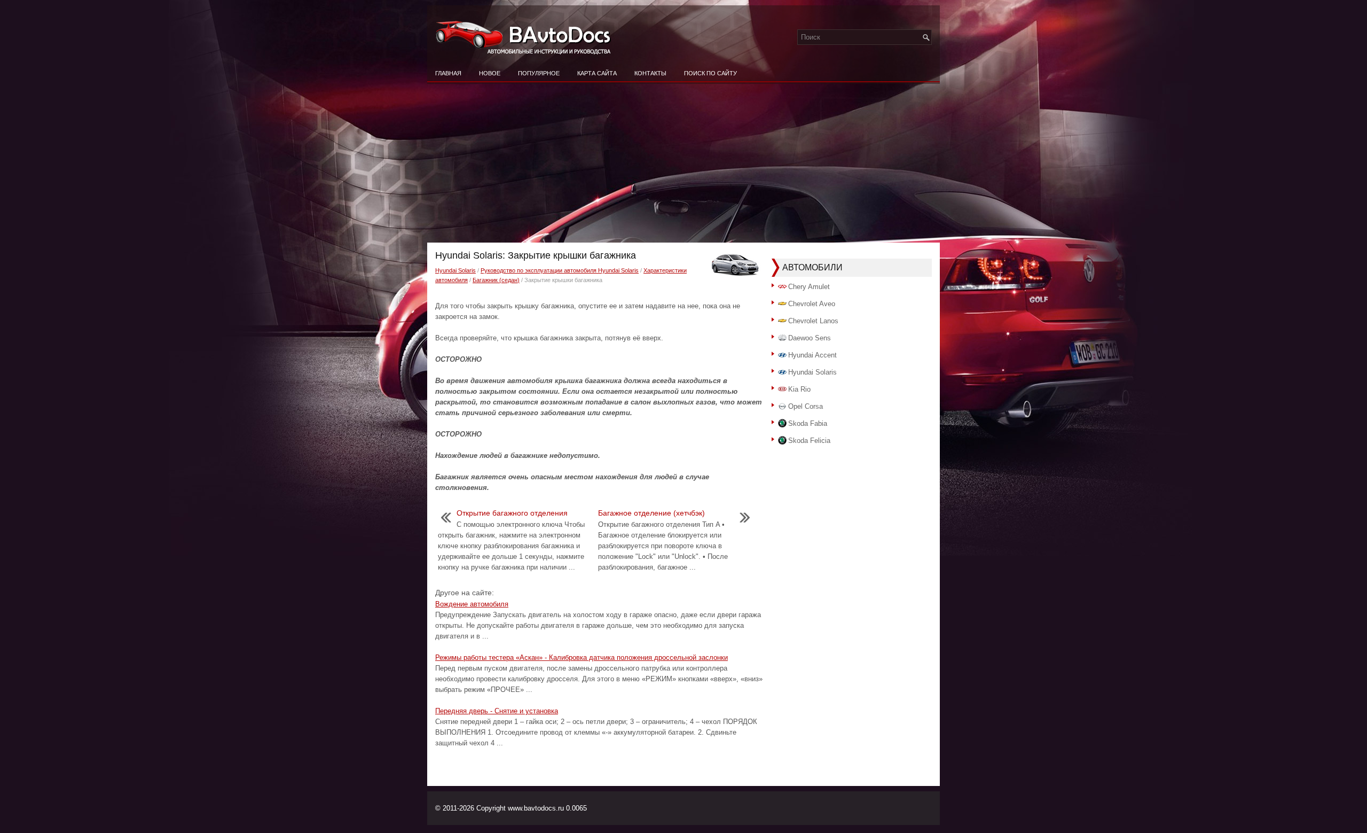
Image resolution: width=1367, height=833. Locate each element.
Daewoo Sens (809, 338)
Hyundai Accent (812, 355)
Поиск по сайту (710, 73)
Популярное (539, 73)
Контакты (650, 73)
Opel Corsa (805, 406)
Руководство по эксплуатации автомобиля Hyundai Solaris (560, 270)
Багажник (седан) (496, 280)
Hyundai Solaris (455, 270)
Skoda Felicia (809, 441)
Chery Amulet (809, 287)
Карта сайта (597, 73)
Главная (448, 73)
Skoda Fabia (807, 423)
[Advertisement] (683, 162)
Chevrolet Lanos (813, 321)
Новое (489, 73)
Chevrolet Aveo (811, 304)
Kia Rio (799, 389)
